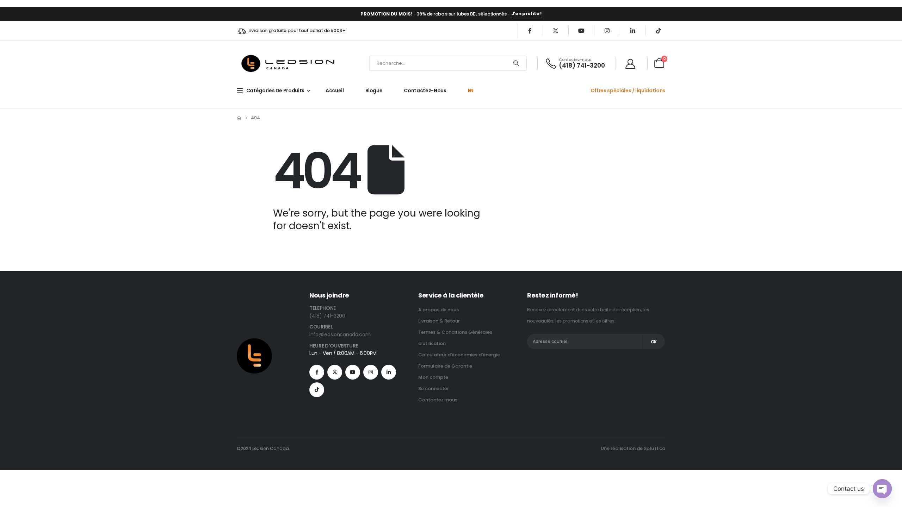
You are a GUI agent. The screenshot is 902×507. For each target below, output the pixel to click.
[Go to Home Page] (239, 118)
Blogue (374, 90)
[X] (556, 31)
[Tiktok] (658, 31)
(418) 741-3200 (327, 315)
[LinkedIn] (633, 31)
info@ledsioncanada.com (339, 334)
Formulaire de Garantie (445, 366)
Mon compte (433, 377)
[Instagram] (607, 31)
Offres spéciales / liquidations (628, 90)
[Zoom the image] (254, 342)
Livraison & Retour (439, 321)
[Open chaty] (882, 488)
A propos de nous (438, 309)
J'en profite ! (526, 13)
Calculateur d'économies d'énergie (459, 354)
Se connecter (433, 388)
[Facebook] (530, 31)
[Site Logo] (289, 63)
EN (471, 90)
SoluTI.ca (654, 448)
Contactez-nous (425, 90)
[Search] (516, 63)
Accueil (335, 90)
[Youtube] (581, 31)
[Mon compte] (632, 63)
